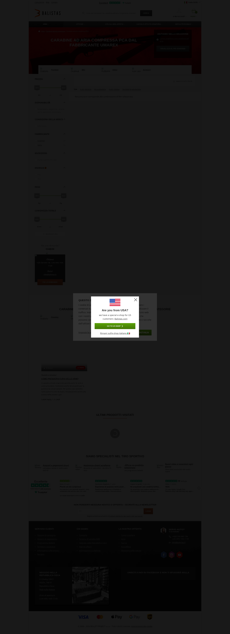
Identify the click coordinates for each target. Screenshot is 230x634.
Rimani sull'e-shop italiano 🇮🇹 (115, 333)
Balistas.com (121, 318)
